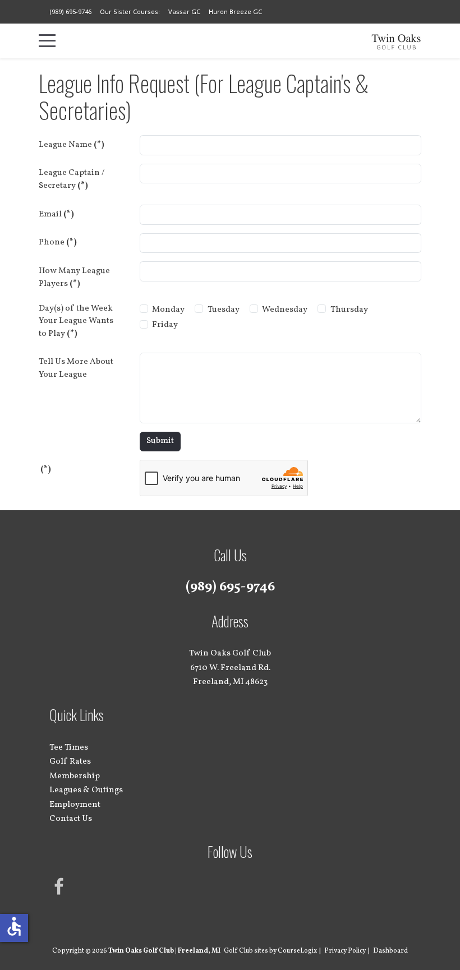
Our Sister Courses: (130, 11)
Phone (58, 242)
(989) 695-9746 (70, 11)
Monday (168, 310)
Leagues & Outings (86, 790)
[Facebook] (59, 887)
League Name (71, 145)
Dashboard (390, 950)
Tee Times (68, 748)
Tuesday (224, 310)
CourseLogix (297, 950)
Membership (74, 776)
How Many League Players (74, 277)
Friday (165, 325)
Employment (74, 805)
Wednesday (284, 310)
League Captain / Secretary (71, 179)
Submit (160, 441)
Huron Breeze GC (235, 11)
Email (56, 214)
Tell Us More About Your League (76, 368)
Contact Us (70, 819)
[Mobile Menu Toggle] (47, 41)
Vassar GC (184, 11)
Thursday (349, 310)
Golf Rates (70, 762)
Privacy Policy (345, 950)
